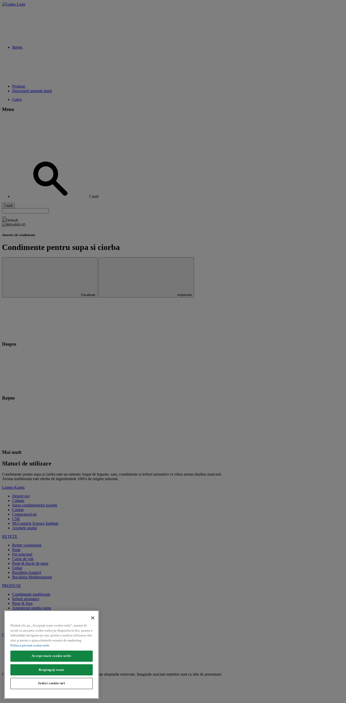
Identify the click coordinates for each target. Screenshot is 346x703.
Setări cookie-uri (51, 683)
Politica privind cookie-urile (29, 645)
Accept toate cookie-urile (51, 656)
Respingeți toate (51, 669)
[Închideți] (92, 617)
